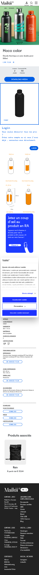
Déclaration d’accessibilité (25, 549)
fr (23, 490)
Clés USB (23, 516)
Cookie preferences (26, 543)
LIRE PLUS (7, 62)
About (6, 560)
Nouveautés (24, 502)
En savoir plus (12, 362)
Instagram (23, 560)
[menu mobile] (36, 3)
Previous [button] (4, 25)
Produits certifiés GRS (26, 505)
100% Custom (25, 519)
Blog (21, 521)
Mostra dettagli (27, 293)
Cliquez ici (14, 245)
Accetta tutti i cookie (19, 300)
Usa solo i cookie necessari (19, 313)
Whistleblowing (9, 564)
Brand (22, 514)
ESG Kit (7, 562)
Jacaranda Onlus (9, 569)
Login (33, 148)
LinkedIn (23, 562)
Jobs (5, 567)
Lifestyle (23, 512)
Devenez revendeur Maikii (26, 534)
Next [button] (34, 25)
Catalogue (23, 531)
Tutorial (22, 540)
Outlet (22, 509)
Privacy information (26, 545)
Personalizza (18, 306)
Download (12, 411)
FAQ (21, 538)
